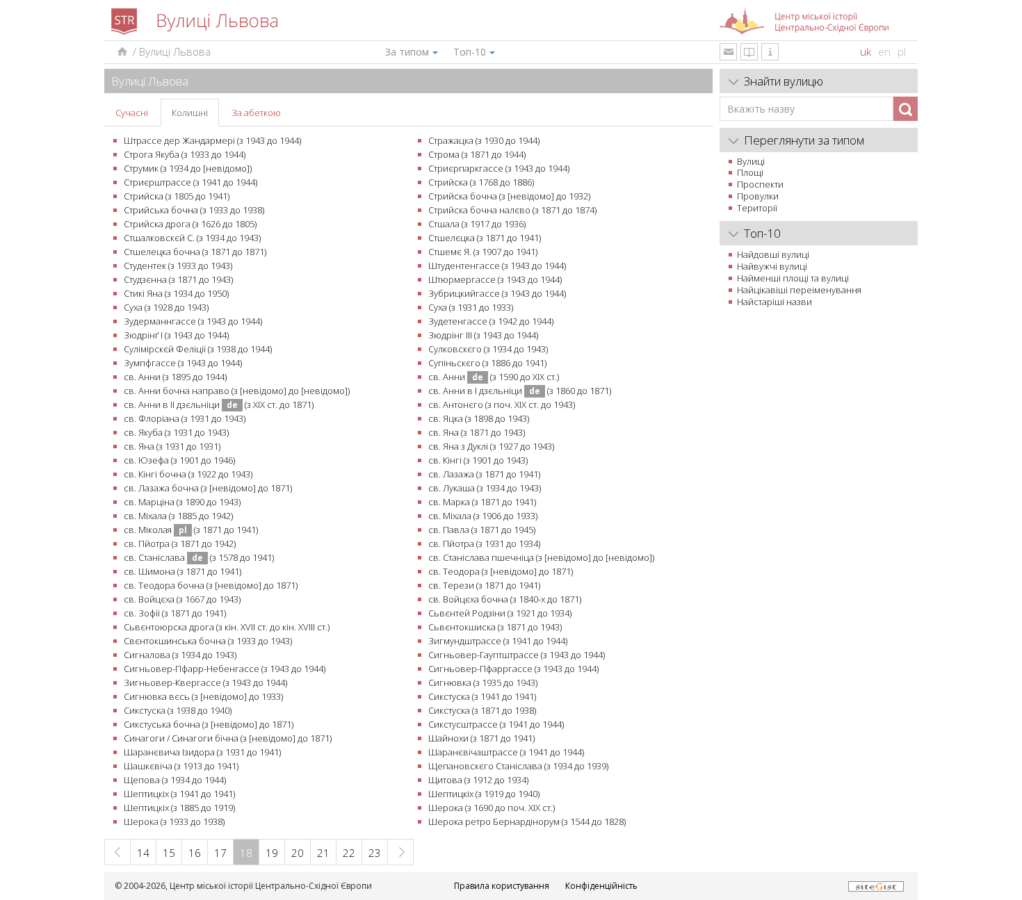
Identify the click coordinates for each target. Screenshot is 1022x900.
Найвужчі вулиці (772, 266)
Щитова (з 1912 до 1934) (478, 780)
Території (757, 208)
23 (374, 853)
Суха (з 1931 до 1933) (470, 307)
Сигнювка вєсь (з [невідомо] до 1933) (203, 696)
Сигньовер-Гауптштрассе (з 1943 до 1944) (516, 654)
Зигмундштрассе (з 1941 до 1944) (497, 641)
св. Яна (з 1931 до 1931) (172, 446)
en (884, 51)
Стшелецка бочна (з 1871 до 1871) (195, 251)
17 (220, 853)
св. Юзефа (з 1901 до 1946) (179, 460)
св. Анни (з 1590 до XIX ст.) (493, 376)
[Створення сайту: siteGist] (876, 886)
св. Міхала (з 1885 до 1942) (178, 515)
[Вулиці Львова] (121, 52)
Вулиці (751, 161)
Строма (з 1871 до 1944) (477, 154)
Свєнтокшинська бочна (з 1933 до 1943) (208, 641)
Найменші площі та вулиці (793, 278)
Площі (750, 172)
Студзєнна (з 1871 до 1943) (178, 279)
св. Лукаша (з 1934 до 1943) (484, 488)
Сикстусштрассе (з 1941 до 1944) (496, 724)
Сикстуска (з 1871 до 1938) (482, 710)
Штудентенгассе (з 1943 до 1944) (497, 265)
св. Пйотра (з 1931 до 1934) (484, 543)
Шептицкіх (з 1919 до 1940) (484, 793)
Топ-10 (469, 51)
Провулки (758, 196)
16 (194, 853)
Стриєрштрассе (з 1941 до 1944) (190, 182)
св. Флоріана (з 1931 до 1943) (184, 418)
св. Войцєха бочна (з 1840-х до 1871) (504, 599)
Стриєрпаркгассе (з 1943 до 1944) (498, 168)
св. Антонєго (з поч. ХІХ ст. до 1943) (501, 404)
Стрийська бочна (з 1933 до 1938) (194, 210)
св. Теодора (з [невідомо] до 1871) (500, 571)
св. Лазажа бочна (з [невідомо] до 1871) (208, 488)
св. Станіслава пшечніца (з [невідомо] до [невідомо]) (541, 557)
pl (902, 51)
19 (272, 853)
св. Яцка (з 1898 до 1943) (478, 418)
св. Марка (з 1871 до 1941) (482, 502)
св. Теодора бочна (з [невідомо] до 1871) (211, 585)
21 (323, 853)
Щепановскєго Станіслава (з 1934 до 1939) (518, 766)
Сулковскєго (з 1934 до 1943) (488, 349)
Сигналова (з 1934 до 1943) (180, 654)
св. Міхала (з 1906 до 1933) (482, 515)
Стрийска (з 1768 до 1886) (481, 182)
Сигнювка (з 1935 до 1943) (482, 682)
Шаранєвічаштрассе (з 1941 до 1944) (506, 752)
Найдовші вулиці (773, 254)
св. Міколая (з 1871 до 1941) (191, 529)
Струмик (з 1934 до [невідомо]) (188, 168)
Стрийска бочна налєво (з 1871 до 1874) (512, 210)
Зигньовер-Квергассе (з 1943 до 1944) (205, 682)
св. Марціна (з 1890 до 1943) (182, 502)
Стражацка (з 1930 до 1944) (484, 140)
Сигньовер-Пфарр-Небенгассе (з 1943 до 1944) (224, 668)
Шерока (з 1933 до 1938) (174, 821)
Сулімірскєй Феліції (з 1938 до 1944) (198, 349)
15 (169, 853)
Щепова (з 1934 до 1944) (175, 780)
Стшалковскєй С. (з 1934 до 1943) (192, 237)
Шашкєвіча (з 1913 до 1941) (181, 766)
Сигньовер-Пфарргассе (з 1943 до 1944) (513, 668)
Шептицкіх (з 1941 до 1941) (179, 793)
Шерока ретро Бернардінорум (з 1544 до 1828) (527, 821)
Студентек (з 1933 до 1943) (178, 265)
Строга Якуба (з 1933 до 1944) (184, 154)
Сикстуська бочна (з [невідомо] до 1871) (208, 724)
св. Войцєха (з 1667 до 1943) (182, 599)
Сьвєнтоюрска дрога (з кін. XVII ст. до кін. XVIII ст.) (227, 627)
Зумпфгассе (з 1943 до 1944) (183, 363)
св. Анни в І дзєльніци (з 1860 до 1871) (519, 390)
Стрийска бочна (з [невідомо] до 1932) (509, 196)
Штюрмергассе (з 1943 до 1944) (495, 279)
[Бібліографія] (749, 51)
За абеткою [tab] (256, 112)
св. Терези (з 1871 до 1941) (484, 585)
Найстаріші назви (774, 301)
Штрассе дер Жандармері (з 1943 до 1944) (212, 140)
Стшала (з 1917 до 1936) (477, 224)
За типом (407, 51)
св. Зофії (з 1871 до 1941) (175, 613)
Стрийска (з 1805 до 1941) (176, 196)
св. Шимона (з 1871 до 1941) (182, 571)
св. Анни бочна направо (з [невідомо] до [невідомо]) (237, 390)
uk (865, 51)
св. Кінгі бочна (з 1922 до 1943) (188, 474)
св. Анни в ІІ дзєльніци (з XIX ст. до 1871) (219, 404)
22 (349, 853)
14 (143, 853)
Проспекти (760, 184)
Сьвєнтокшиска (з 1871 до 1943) (495, 627)
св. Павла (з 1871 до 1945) (481, 529)
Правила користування (501, 886)
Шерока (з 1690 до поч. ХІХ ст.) (491, 807)
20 (297, 853)
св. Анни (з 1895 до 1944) (175, 376)
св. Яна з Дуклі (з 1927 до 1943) (491, 446)
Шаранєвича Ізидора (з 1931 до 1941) (202, 752)
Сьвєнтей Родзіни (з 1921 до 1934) (499, 613)
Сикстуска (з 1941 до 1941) (482, 696)
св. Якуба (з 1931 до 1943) (176, 432)
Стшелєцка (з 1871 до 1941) (484, 237)
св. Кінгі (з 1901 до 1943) (478, 460)
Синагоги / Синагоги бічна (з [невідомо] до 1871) (228, 738)
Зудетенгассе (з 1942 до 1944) (490, 321)
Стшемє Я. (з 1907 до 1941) (482, 251)
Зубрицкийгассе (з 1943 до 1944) (497, 293)
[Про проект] (770, 51)
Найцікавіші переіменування (799, 290)
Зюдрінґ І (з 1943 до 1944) (176, 335)
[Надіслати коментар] (728, 51)
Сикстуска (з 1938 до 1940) (178, 710)
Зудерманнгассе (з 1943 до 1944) (193, 321)
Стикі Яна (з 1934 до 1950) (176, 293)
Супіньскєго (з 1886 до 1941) (487, 363)
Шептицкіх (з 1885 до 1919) (179, 807)
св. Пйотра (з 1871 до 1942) (180, 543)
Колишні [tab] (190, 112)
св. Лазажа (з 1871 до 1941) (484, 474)
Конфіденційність (601, 886)
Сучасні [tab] (131, 112)
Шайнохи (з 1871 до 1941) (481, 738)
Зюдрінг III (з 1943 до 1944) (483, 335)
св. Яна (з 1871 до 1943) (476, 432)
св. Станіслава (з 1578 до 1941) (199, 557)
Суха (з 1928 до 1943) (166, 307)
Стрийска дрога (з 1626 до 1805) (190, 224)
